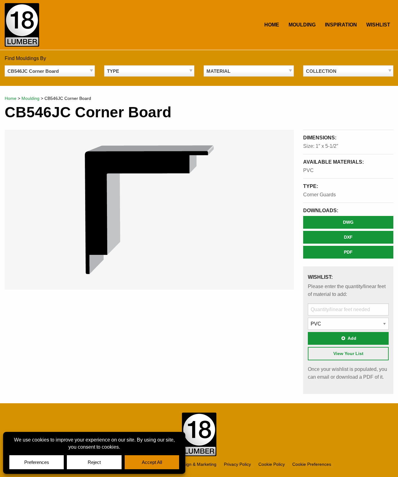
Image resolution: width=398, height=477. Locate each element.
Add (352, 338)
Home (271, 24)
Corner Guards (319, 194)
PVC (308, 170)
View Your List (348, 353)
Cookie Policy (271, 464)
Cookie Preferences (311, 464)
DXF (348, 237)
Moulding (302, 24)
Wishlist (378, 24)
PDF (348, 252)
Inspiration (341, 24)
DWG (348, 222)
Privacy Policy (237, 464)
